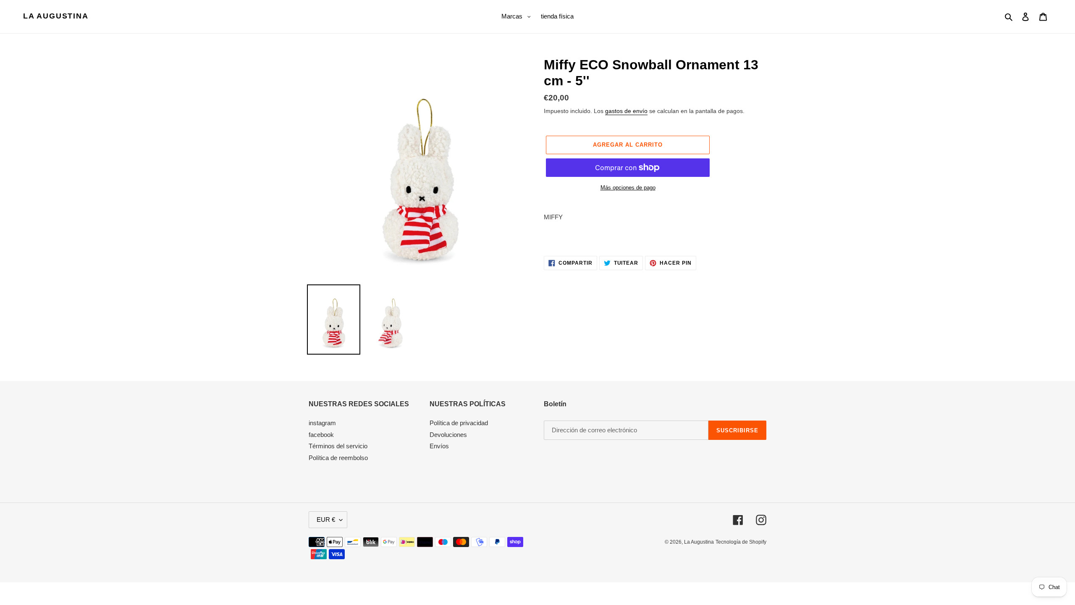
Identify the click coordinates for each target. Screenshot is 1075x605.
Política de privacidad (459, 422)
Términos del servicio (338, 446)
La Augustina (56, 16)
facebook (321, 434)
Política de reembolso (338, 457)
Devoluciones (448, 434)
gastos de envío (626, 111)
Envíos (439, 446)
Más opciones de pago (627, 187)
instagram (322, 422)
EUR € (326, 519)
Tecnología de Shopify (741, 542)
